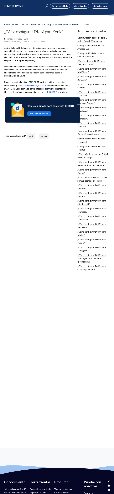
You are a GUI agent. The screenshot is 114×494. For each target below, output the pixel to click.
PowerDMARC (11, 24)
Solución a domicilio (31, 24)
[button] (46, 6)
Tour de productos (63, 489)
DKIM (86, 24)
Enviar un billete (60, 6)
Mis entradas (80, 6)
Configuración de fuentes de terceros (62, 24)
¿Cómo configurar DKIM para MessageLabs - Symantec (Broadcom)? (91, 258)
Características (61, 492)
